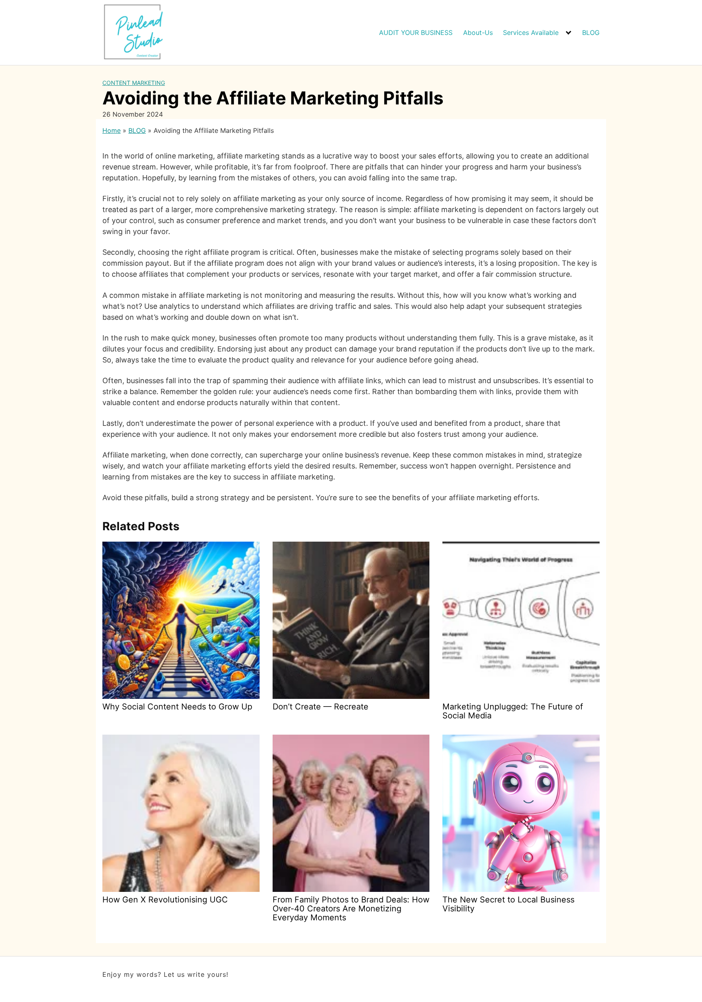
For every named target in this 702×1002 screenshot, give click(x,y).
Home (111, 130)
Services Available (531, 32)
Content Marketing (133, 82)
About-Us (478, 32)
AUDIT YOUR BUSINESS (416, 32)
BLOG (591, 32)
